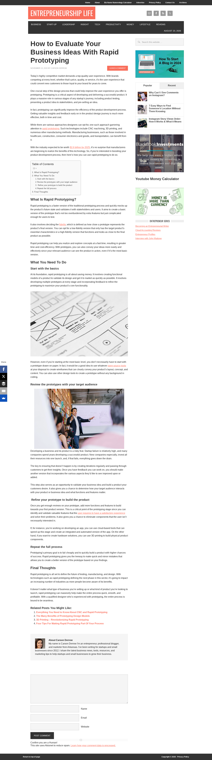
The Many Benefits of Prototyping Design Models (63, 616)
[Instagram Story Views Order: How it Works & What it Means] (142, 126)
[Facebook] (3, 369)
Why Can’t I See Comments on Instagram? (164, 94)
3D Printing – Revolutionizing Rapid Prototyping (62, 620)
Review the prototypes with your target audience (57, 182)
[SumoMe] (3, 398)
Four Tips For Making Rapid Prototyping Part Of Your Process (70, 623)
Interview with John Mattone (148, 238)
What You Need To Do (44, 175)
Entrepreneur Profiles (145, 234)
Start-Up (52, 24)
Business (36, 24)
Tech (97, 24)
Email (84, 718)
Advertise (140, 3)
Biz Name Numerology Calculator (118, 3)
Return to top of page (31, 757)
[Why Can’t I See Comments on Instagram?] (142, 100)
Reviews (160, 24)
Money (130, 24)
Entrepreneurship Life (61, 13)
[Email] (3, 391)
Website (85, 726)
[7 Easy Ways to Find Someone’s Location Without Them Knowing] (142, 113)
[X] (3, 376)
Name (84, 709)
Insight (85, 24)
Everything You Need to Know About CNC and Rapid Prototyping (71, 612)
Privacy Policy (155, 3)
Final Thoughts (41, 192)
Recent (172, 85)
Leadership (68, 24)
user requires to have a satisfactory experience (101, 513)
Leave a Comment (117, 68)
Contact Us (170, 3)
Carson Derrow (59, 68)
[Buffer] (3, 383)
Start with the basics (45, 179)
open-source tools (117, 365)
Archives (183, 3)
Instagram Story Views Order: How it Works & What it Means (165, 120)
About (97, 3)
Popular (147, 85)
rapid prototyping (50, 128)
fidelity (62, 224)
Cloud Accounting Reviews (148, 230)
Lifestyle (145, 24)
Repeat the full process (47, 188)
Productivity (113, 24)
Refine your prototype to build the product (55, 185)
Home (87, 3)
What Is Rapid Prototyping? (46, 172)
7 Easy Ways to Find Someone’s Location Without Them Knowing (164, 108)
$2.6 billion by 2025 (80, 147)
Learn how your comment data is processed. (93, 745)
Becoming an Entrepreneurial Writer (152, 226)
